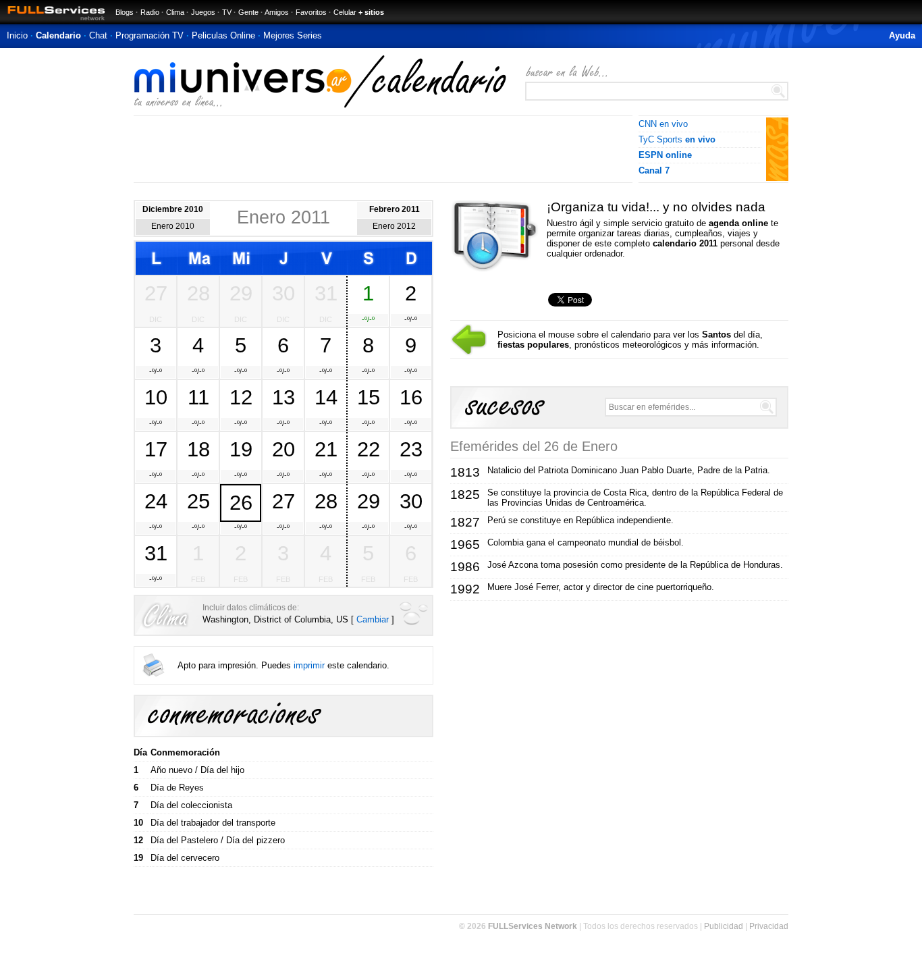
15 (368, 396)
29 (240, 293)
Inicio (17, 35)
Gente (248, 12)
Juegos (203, 12)
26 (240, 502)
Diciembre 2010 (172, 209)
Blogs (124, 12)
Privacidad (768, 926)
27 (155, 293)
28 (198, 293)
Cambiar (372, 619)
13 (283, 396)
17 (155, 448)
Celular (344, 12)
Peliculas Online (223, 35)
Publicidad (723, 926)
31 (326, 293)
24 (155, 500)
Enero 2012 (394, 226)
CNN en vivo (663, 124)
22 (368, 448)
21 (326, 448)
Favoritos (311, 12)
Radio (149, 12)
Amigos (277, 12)
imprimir (309, 665)
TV (227, 12)
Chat (98, 35)
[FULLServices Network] (52, 21)
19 (240, 448)
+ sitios (371, 12)
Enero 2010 (172, 226)
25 (198, 500)
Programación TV (149, 35)
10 (155, 396)
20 (283, 448)
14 (326, 396)
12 (240, 396)
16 (411, 396)
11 (198, 396)
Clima (175, 12)
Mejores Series (292, 35)
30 (283, 293)
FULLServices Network (532, 926)
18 (198, 448)
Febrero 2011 (394, 209)
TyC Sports (677, 139)
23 (411, 448)
